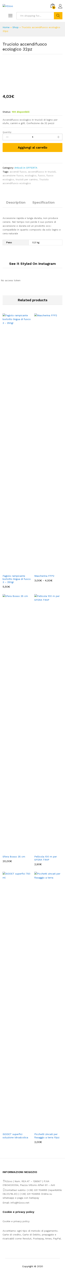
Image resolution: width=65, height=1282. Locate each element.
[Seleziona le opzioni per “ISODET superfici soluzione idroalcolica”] (13, 1128)
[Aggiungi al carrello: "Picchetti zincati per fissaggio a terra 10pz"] (44, 1128)
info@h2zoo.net (20, 1202)
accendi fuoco (18, 171)
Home (6, 27)
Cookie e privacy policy (16, 1221)
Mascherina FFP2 (44, 575)
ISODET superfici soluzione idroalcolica (15, 1136)
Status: (7, 111)
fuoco (41, 175)
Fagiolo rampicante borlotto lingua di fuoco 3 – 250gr (17, 578)
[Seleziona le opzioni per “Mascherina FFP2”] (44, 570)
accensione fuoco (13, 175)
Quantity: (7, 132)
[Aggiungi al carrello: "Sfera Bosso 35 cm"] (13, 851)
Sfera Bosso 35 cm (14, 856)
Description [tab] (15, 202)
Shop (15, 27)
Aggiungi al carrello (32, 147)
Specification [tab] (43, 202)
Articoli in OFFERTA (25, 167)
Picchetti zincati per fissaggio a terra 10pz (46, 1136)
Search (58, 15)
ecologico (30, 175)
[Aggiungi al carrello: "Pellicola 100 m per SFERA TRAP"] (44, 851)
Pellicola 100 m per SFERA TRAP (45, 858)
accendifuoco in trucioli (42, 171)
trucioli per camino (27, 179)
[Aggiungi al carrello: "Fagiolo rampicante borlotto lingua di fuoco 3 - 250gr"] (13, 570)
